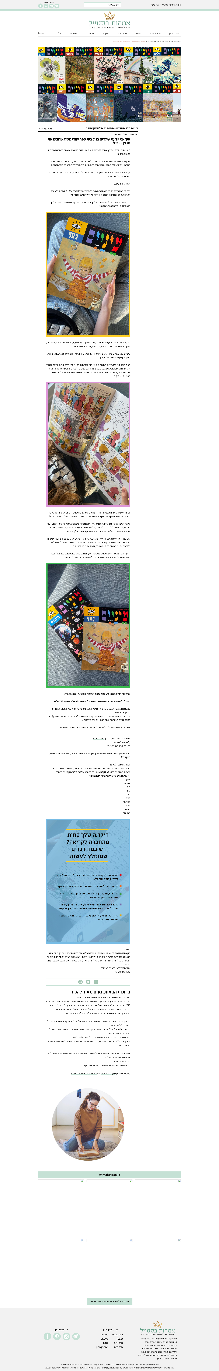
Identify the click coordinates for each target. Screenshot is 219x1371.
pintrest (46, 5)
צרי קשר (155, 4)
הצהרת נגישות (127, 1364)
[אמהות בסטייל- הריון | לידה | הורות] (109, 20)
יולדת (58, 33)
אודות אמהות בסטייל (171, 4)
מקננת (138, 33)
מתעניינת (122, 33)
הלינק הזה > (98, 738)
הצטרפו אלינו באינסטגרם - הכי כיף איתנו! (109, 1301)
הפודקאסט (155, 33)
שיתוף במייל (88, 982)
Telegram (56, 5)
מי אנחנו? (42, 33)
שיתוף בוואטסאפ (80, 982)
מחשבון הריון (175, 33)
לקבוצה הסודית (108, 1073)
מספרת (90, 33)
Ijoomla (80, 1364)
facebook (40, 5)
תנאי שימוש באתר (153, 1364)
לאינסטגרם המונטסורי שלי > (84, 1073)
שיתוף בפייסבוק (96, 982)
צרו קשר (136, 1364)
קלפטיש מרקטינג (99, 1364)
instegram (51, 5)
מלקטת (105, 33)
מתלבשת (73, 33)
